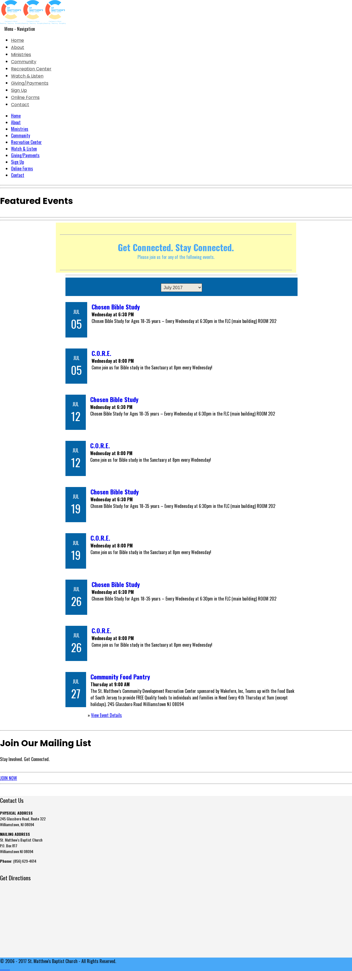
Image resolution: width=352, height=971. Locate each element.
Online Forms (25, 97)
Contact (20, 104)
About (17, 47)
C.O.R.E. (101, 353)
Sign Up (19, 90)
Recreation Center (31, 69)
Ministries (21, 54)
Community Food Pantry (120, 676)
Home (17, 40)
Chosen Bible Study (116, 306)
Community (23, 62)
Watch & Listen (27, 76)
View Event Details (106, 715)
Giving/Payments (29, 83)
